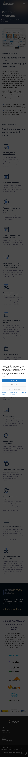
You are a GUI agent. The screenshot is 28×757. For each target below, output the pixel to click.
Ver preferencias (14, 389)
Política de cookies (4, 393)
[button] (25, 362)
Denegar (14, 384)
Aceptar (14, 380)
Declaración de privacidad (13, 393)
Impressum (23, 392)
